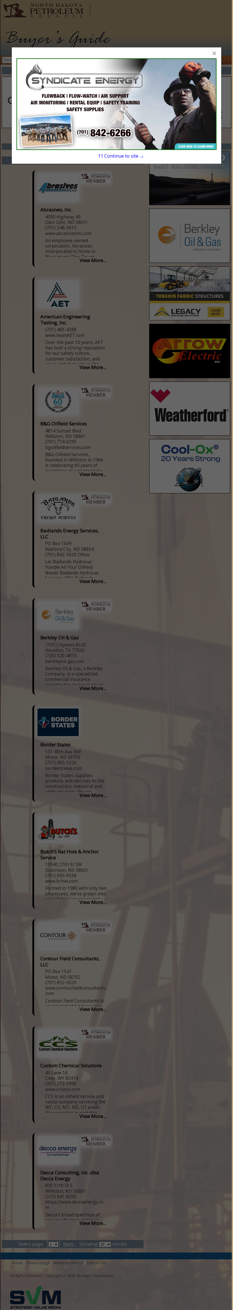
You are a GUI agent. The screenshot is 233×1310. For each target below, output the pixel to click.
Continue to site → (121, 156)
